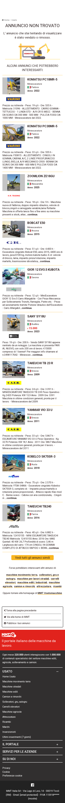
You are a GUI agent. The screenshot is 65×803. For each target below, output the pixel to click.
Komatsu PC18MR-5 (42, 79)
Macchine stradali (11, 686)
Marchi (6, 727)
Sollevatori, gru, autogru (14, 701)
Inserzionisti (9, 731)
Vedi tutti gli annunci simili (32, 557)
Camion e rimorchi (24, 586)
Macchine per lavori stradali (33, 578)
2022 (33, 90)
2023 (33, 331)
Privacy (6, 768)
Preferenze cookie (12, 775)
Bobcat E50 (36, 223)
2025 (33, 187)
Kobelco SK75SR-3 (41, 456)
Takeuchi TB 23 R (40, 363)
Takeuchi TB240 (39, 506)
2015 (33, 234)
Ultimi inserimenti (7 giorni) (16, 737)
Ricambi (57, 586)
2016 (33, 517)
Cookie (6, 771)
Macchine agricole (12, 711)
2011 (33, 421)
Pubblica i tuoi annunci (18, 623)
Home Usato (9, 676)
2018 (33, 468)
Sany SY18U (36, 316)
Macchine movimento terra (21, 574)
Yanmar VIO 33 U (39, 410)
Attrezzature (44, 586)
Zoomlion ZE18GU (41, 176)
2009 (33, 374)
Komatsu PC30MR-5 (42, 126)
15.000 (32, 328)
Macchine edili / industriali (32, 582)
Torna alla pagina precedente (21, 610)
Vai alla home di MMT (18, 617)
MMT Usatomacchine (50, 593)
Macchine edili (10, 691)
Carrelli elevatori (11, 706)
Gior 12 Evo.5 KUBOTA (43, 269)
